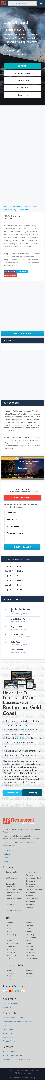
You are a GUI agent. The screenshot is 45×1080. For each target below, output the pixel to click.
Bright (9, 940)
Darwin (29, 928)
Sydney (10, 922)
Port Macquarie (32, 958)
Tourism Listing (12, 872)
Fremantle (11, 952)
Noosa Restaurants (14, 890)
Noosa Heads (31, 937)
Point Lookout (13, 949)
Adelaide (29, 925)
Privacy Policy (9, 1041)
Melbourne (30, 922)
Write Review (24, 73)
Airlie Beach (31, 952)
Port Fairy (30, 949)
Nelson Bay (11, 934)
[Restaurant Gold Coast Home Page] (18, 822)
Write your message (15, 533)
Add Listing (32, 792)
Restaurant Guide (13, 904)
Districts (6, 861)
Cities (5, 857)
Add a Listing (9, 271)
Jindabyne (11, 937)
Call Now (24, 88)
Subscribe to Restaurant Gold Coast (18, 1021)
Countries (7, 850)
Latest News (8, 1029)
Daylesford (11, 946)
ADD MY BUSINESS (11, 1003)
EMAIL (24, 66)
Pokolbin (10, 958)
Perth (9, 928)
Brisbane (10, 925)
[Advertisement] (22, 128)
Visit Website (24, 80)
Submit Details (22, 547)
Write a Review (22, 333)
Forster (29, 943)
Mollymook (11, 955)
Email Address (12, 519)
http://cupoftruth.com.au (16, 54)
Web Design (8, 1033)
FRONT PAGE (9, 1007)
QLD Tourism (11, 878)
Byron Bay (30, 934)
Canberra (29, 931)
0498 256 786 (12, 51)
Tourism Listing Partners (13, 1055)
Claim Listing (22, 271)
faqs (12, 1037)
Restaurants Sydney (14, 910)
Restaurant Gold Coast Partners (16, 1059)
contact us (24, 1017)
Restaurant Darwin (14, 899)
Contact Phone (13, 526)
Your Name (11, 512)
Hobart (10, 931)
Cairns (28, 940)
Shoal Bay (30, 946)
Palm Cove (30, 955)
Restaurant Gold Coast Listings (23, 1078)
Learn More (23, 95)
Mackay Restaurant (34, 890)
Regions (6, 854)
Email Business (10, 275)
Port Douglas (12, 943)
